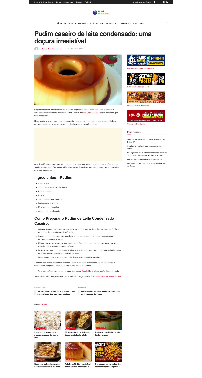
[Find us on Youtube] (164, 2)
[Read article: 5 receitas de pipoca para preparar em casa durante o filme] (47, 320)
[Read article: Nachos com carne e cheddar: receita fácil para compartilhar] (108, 352)
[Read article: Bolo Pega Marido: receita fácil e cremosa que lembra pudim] (78, 352)
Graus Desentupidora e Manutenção (140, 68)
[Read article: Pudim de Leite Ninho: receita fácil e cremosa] (108, 320)
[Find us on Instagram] (160, 2)
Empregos (79, 2)
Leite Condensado (90, 112)
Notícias (50, 2)
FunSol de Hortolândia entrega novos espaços (144, 159)
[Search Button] (167, 23)
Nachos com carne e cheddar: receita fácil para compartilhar (108, 365)
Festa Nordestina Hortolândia (138, 105)
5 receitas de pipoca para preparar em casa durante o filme (46, 335)
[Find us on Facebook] (154, 2)
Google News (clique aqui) (93, 271)
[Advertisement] (78, 144)
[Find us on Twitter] (157, 2)
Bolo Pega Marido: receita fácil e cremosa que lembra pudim (77, 365)
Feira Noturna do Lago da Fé (138, 87)
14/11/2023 (69, 49)
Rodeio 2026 (89, 2)
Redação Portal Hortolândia (51, 49)
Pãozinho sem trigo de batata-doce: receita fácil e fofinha (77, 333)
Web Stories (43, 2)
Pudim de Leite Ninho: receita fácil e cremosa (107, 333)
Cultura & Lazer (68, 2)
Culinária (79, 49)
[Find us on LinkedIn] (167, 2)
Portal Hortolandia (100, 276)
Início (36, 2)
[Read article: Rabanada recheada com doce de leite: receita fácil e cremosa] (47, 352)
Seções (58, 2)
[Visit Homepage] (101, 12)
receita (42, 121)
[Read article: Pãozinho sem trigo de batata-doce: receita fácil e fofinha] (78, 320)
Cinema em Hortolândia (136, 124)
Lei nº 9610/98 (115, 276)
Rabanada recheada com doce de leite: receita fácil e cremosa (47, 365)
